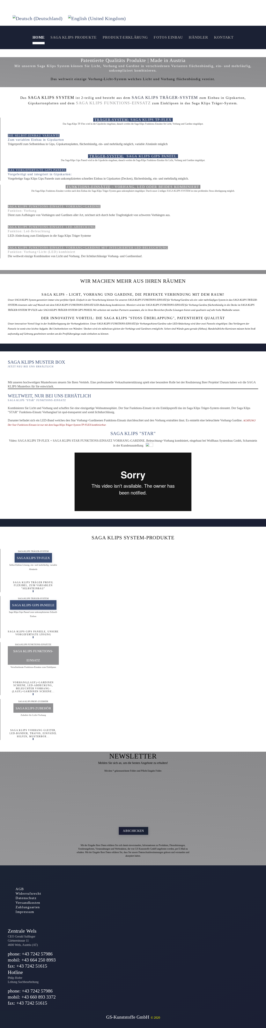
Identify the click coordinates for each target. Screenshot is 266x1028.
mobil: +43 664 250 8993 (32, 959)
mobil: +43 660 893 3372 (32, 997)
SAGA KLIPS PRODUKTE (73, 37)
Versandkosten (28, 903)
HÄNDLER (198, 37)
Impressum (25, 912)
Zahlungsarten (28, 907)
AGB (20, 889)
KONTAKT (223, 37)
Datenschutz (26, 898)
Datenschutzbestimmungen (150, 852)
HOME (39, 37)
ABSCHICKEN (133, 830)
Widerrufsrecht (28, 893)
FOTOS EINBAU (168, 37)
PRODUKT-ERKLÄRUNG (125, 37)
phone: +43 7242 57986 (30, 953)
